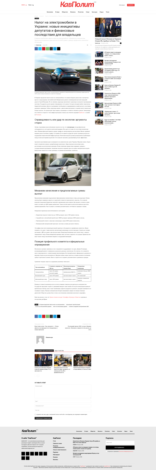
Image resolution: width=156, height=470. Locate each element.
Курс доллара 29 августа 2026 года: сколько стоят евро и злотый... (112, 105)
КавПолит (81, 112)
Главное (42, 16)
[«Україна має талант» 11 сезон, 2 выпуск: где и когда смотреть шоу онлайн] (99, 113)
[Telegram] (55, 48)
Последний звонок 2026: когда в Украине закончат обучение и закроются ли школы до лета (78, 328)
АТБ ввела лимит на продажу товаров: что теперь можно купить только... (112, 54)
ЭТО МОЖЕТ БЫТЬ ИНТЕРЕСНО (44, 350)
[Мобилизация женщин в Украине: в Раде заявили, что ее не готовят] (82, 360)
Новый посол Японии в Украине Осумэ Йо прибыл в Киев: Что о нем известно (43, 369)
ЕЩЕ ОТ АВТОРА (59, 350)
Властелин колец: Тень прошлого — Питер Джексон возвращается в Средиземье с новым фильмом (46, 328)
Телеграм (38, 114)
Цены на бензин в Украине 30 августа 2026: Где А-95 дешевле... (112, 87)
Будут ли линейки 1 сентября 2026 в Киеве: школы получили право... (112, 121)
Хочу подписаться (119, 447)
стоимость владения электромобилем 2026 (79, 306)
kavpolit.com (107, 466)
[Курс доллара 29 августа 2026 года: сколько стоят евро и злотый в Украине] (99, 105)
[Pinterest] (43, 48)
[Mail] (32, 453)
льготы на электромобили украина (43, 306)
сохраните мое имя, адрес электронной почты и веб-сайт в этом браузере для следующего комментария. (61, 414)
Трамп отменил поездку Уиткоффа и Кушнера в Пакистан (65, 297)
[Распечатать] (51, 48)
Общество (75, 450)
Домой (36, 16)
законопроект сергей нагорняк (73, 304)
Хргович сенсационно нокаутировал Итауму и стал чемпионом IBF (112, 62)
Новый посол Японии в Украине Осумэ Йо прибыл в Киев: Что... (108, 40)
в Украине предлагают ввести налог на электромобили (51, 304)
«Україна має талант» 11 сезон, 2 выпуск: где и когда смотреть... (112, 113)
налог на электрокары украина (60, 306)
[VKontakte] (23, 458)
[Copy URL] (58, 48)
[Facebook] (36, 48)
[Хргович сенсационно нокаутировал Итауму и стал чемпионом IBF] (99, 62)
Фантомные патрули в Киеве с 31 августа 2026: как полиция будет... (112, 78)
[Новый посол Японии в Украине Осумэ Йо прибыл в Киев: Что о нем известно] (43, 360)
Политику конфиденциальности (126, 451)
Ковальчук (38, 45)
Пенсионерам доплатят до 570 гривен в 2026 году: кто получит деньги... (112, 70)
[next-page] (38, 376)
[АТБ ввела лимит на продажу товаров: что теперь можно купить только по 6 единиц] (99, 54)
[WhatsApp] (47, 48)
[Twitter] (40, 48)
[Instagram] (27, 453)
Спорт (74, 456)
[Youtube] (27, 458)
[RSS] (36, 453)
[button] (31, 5)
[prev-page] (36, 376)
